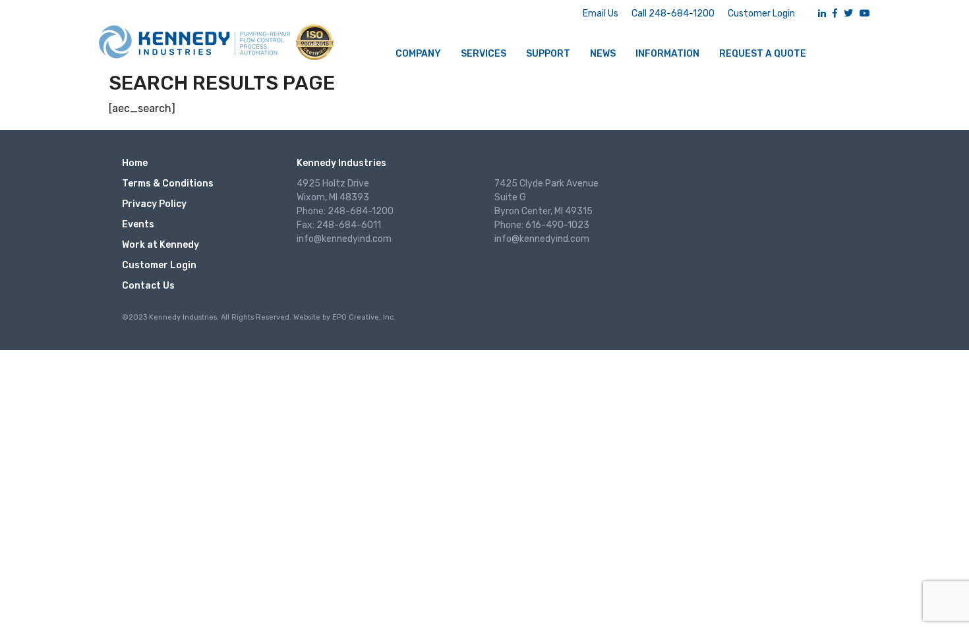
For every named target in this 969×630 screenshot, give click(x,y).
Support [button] (548, 53)
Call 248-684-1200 (673, 13)
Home (135, 163)
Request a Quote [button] (762, 53)
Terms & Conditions (168, 183)
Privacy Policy (154, 204)
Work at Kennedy (160, 244)
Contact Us (148, 285)
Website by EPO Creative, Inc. (344, 317)
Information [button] (667, 53)
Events (138, 224)
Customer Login (761, 13)
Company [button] (418, 53)
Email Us (600, 13)
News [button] (603, 53)
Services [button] (483, 53)
